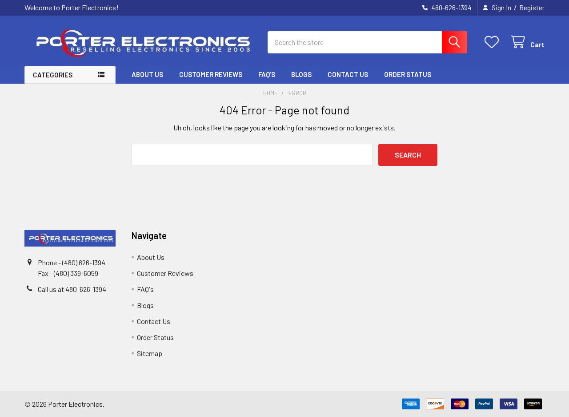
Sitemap (149, 353)
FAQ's (266, 74)
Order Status (407, 74)
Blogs (301, 74)
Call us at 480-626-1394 (72, 289)
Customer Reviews (210, 74)
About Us (147, 74)
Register (532, 8)
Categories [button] (52, 75)
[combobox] (367, 42)
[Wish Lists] (493, 42)
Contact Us (348, 74)
